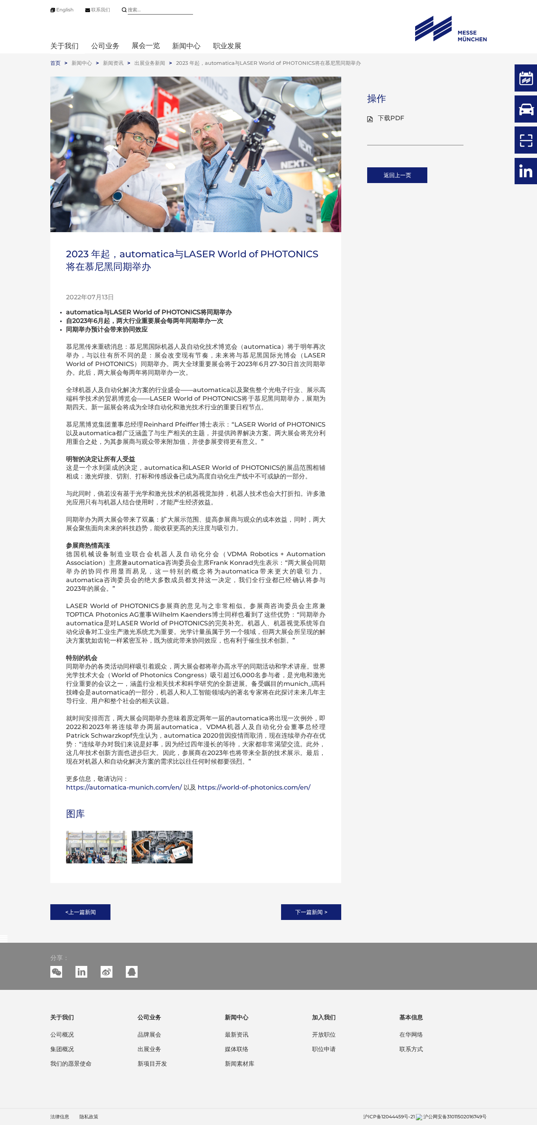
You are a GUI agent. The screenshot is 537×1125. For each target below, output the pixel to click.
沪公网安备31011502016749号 (455, 1117)
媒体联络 (236, 1049)
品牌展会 (149, 1034)
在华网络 (411, 1034)
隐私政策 (88, 1117)
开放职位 (324, 1034)
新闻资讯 (113, 63)
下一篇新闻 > (311, 912)
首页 (55, 63)
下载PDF (391, 118)
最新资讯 (236, 1034)
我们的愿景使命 (71, 1063)
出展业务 (149, 1049)
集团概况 (62, 1049)
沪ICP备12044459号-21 (389, 1117)
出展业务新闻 (149, 63)
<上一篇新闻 (80, 912)
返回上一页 (397, 175)
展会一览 (146, 45)
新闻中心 (82, 63)
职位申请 (324, 1049)
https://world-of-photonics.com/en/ (254, 787)
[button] (81, 972)
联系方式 (411, 1049)
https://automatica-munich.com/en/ (125, 787)
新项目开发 (152, 1063)
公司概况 (62, 1034)
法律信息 (59, 1117)
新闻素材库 (239, 1063)
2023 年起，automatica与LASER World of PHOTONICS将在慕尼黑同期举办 (268, 63)
